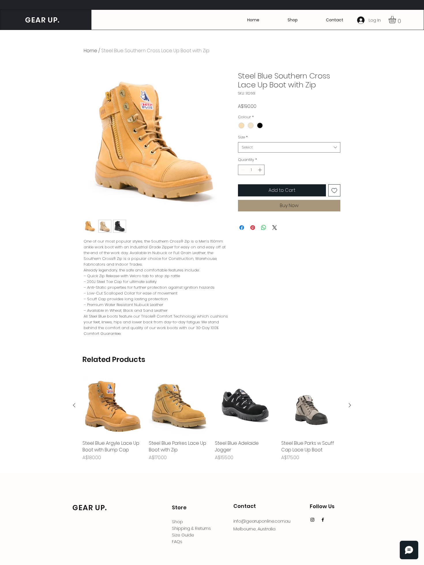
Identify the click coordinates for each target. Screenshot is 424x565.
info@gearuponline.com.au (261, 521)
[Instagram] (312, 519)
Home (90, 50)
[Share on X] (274, 227)
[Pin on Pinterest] (252, 227)
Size (243, 137)
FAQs (177, 541)
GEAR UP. (41, 20)
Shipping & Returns (191, 528)
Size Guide (183, 535)
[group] (212, 421)
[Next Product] (349, 405)
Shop (177, 522)
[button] (334, 20)
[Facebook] (322, 519)
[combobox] (289, 147)
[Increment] (260, 170)
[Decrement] (242, 170)
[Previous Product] (74, 405)
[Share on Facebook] (241, 227)
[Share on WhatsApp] (263, 227)
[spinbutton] (251, 170)
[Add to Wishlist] (334, 190)
